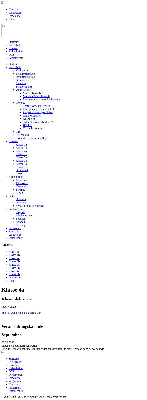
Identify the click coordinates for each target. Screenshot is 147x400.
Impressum (15, 228)
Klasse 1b (21, 147)
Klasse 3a (21, 157)
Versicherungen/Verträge (30, 205)
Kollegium (22, 70)
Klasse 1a (21, 144)
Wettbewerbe (23, 89)
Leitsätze (21, 83)
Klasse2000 (29, 118)
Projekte (20, 102)
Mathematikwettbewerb (36, 96)
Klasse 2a (21, 150)
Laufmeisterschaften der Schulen (41, 99)
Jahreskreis (22, 183)
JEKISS (27, 125)
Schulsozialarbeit (25, 73)
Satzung (20, 225)
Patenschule (22, 134)
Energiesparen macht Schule (39, 109)
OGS (12, 54)
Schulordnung (24, 86)
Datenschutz (16, 237)
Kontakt (13, 9)
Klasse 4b (21, 167)
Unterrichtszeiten (25, 76)
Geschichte (22, 80)
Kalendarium (16, 51)
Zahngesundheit (32, 115)
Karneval (21, 186)
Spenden (21, 218)
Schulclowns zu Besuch (36, 105)
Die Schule (15, 45)
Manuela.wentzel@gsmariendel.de (21, 312)
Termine (20, 189)
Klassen (13, 48)
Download (15, 15)
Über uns (21, 199)
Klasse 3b (21, 160)
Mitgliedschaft (24, 215)
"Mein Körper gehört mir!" (38, 121)
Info (18, 131)
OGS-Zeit (21, 202)
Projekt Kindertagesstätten (38, 112)
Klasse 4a (21, 163)
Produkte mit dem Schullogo (32, 138)
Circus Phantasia (32, 128)
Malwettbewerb (32, 92)
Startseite (14, 41)
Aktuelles (21, 179)
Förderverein (16, 57)
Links (12, 19)
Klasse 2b (21, 154)
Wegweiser (15, 12)
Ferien (19, 192)
